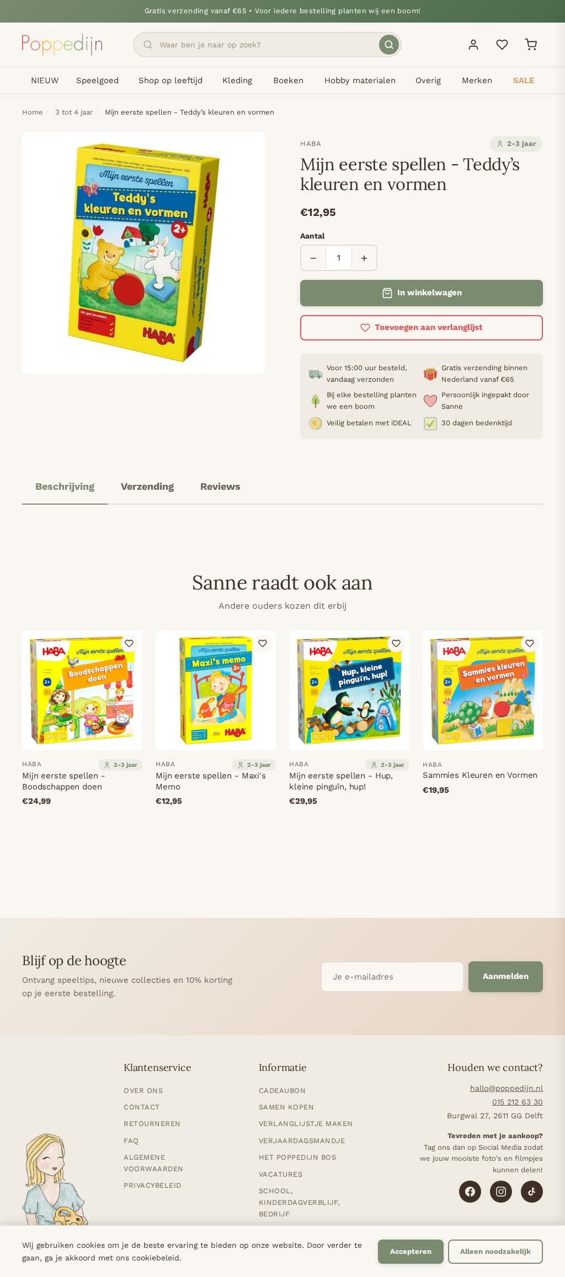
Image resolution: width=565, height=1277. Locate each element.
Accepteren (410, 1251)
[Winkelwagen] (531, 45)
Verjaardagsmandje (302, 1141)
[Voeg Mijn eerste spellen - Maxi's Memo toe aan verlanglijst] (262, 643)
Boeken (288, 80)
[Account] (473, 45)
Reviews (220, 486)
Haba (311, 143)
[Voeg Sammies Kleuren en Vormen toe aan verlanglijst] (530, 643)
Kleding (237, 80)
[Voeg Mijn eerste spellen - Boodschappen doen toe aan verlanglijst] (129, 643)
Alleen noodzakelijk (495, 1251)
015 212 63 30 (517, 1101)
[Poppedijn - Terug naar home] (62, 45)
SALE (523, 80)
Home (32, 112)
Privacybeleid (153, 1185)
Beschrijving (64, 486)
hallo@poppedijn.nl (506, 1088)
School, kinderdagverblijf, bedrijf (299, 1202)
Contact (142, 1107)
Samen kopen (287, 1107)
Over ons (143, 1090)
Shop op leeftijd (170, 80)
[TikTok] (532, 1192)
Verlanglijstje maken (306, 1123)
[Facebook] (470, 1192)
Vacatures (281, 1174)
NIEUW (44, 80)
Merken (477, 80)
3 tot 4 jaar (74, 112)
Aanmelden (506, 976)
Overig (428, 80)
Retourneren (152, 1123)
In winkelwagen (429, 292)
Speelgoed (97, 80)
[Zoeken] (389, 45)
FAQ (131, 1141)
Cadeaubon (282, 1090)
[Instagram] (501, 1192)
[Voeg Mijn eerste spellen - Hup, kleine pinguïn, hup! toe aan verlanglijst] (396, 643)
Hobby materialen (360, 80)
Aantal (312, 235)
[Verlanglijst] (502, 45)
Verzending (147, 486)
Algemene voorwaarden (154, 1163)
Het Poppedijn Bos (298, 1157)
